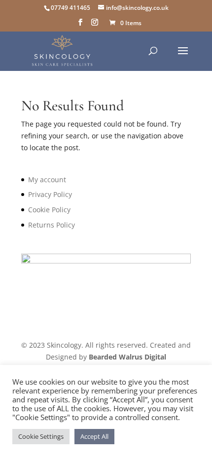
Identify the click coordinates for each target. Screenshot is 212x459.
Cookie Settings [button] (41, 436)
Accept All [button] (94, 436)
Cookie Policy (49, 209)
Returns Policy (51, 225)
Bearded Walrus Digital (127, 356)
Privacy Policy (50, 194)
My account (47, 179)
